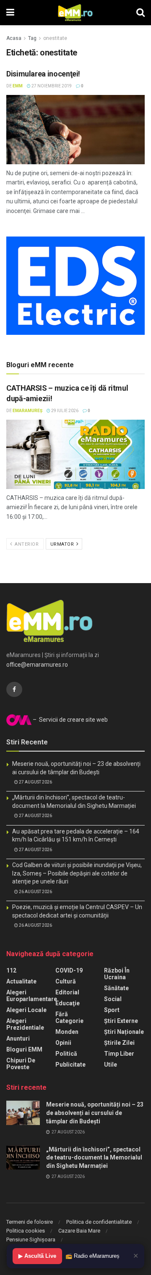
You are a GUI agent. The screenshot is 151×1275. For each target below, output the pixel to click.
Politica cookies (25, 1231)
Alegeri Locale (26, 1010)
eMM (18, 86)
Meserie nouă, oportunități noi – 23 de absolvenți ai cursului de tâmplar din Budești (94, 1112)
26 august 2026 (35, 891)
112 (11, 970)
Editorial (67, 992)
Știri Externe (121, 1020)
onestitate (55, 38)
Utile (110, 1064)
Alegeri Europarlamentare (31, 995)
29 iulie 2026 (64, 410)
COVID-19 (69, 970)
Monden (66, 1031)
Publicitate (70, 1064)
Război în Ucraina (117, 974)
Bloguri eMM (24, 1049)
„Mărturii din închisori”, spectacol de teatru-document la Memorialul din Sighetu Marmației (94, 1157)
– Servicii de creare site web (69, 719)
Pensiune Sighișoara (30, 1239)
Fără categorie (69, 1017)
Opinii (63, 1042)
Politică (66, 1053)
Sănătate (116, 988)
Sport (112, 1010)
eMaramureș (27, 410)
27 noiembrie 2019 (51, 86)
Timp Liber (119, 1053)
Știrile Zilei (119, 1042)
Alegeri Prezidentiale (25, 1024)
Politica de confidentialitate (99, 1222)
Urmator (63, 544)
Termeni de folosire (29, 1222)
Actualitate (21, 981)
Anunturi (18, 1038)
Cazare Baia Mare (79, 1231)
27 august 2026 (35, 782)
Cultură (65, 981)
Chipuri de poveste (20, 1063)
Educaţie (67, 1003)
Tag (32, 38)
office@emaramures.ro (37, 664)
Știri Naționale (124, 1031)
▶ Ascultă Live (37, 1256)
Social (113, 999)
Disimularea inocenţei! (43, 73)
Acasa (13, 38)
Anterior (26, 544)
